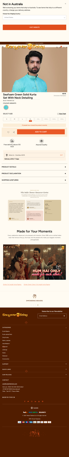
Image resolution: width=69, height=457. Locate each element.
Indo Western (6, 343)
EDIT (61, 155)
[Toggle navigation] (3, 47)
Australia (35, 408)
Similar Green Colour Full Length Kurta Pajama (37, 284)
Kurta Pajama (5, 331)
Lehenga (4, 349)
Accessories (5, 359)
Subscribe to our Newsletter (52, 311)
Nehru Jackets (6, 340)
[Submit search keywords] (57, 47)
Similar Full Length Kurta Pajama (12, 284)
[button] (60, 47)
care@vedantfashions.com (9, 384)
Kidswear (4, 356)
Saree (4, 353)
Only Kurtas (5, 337)
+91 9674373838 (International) (11, 389)
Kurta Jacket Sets (7, 334)
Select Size (8, 114)
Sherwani (4, 346)
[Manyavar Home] (30, 47)
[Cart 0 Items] (67, 47)
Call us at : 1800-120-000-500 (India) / (13, 387)
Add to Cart (41, 132)
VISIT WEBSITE (34, 27)
